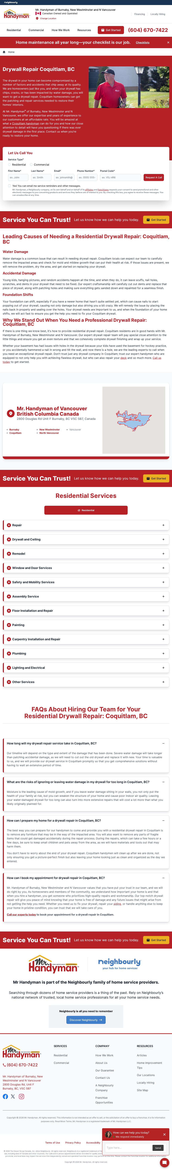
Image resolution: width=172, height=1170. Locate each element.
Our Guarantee (104, 1070)
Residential (19, 164)
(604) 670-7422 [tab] (148, 30)
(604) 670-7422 (22, 1064)
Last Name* (37, 170)
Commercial (41, 164)
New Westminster (49, 429)
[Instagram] (21, 1096)
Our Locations (146, 1075)
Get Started (158, 219)
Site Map (142, 1090)
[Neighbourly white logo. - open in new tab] (11, 2)
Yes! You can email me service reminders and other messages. (46, 185)
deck (123, 357)
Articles (142, 1055)
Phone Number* (86, 170)
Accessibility (93, 1142)
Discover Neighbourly (84, 1020)
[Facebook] (5, 1096)
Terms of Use (52, 1142)
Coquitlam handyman (25, 123)
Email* (57, 170)
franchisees (103, 189)
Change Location (48, 18)
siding (117, 903)
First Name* (14, 170)
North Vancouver (49, 432)
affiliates (89, 189)
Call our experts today (21, 914)
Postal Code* (107, 170)
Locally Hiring (145, 1082)
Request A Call (154, 177)
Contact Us (102, 1077)
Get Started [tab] (113, 30)
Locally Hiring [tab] (157, 14)
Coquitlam (15, 432)
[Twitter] (13, 1096)
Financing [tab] (139, 14)
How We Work (104, 1055)
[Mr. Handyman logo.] (54, 964)
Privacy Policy (73, 1142)
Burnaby (14, 429)
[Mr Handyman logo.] (17, 14)
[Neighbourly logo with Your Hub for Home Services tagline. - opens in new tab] (119, 964)
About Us (101, 1062)
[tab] (36, 30)
